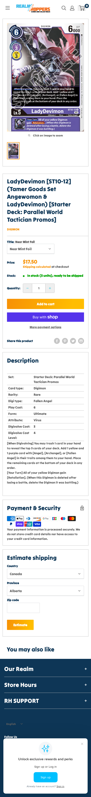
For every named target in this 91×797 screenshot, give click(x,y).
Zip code (13, 599)
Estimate (20, 625)
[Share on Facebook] (57, 341)
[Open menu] (7, 8)
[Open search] (64, 8)
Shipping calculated (37, 267)
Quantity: (13, 288)
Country (12, 565)
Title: (21, 241)
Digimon (13, 229)
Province (13, 582)
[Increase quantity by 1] (50, 288)
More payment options (45, 327)
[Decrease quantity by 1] (27, 288)
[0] (82, 8)
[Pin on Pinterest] (65, 341)
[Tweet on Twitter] (73, 341)
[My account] (72, 8)
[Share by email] (81, 341)
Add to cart (45, 304)
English (11, 724)
